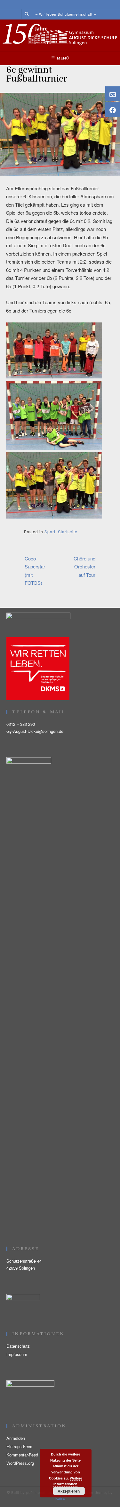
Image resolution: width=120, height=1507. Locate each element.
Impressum (16, 1354)
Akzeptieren (69, 1491)
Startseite (67, 531)
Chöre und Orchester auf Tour (84, 566)
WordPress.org (20, 1463)
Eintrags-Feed (19, 1446)
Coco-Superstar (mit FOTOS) (35, 570)
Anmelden (15, 1438)
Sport (49, 531)
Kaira (60, 1498)
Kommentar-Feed (22, 1455)
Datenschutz (18, 1346)
